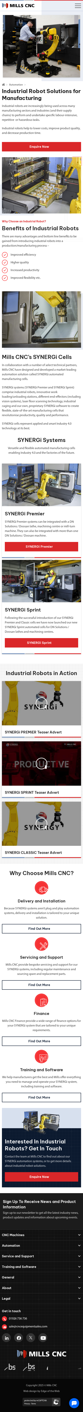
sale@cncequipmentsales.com (28, 1326)
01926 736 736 (18, 1318)
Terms (33, 1404)
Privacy (27, 1404)
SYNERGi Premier (25, 514)
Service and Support (18, 1256)
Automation (16, 84)
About (6, 1288)
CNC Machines (13, 1235)
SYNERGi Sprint (23, 610)
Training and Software (19, 1267)
